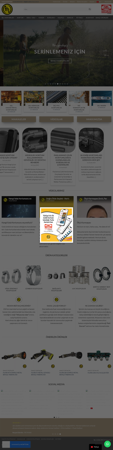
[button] (107, 444)
